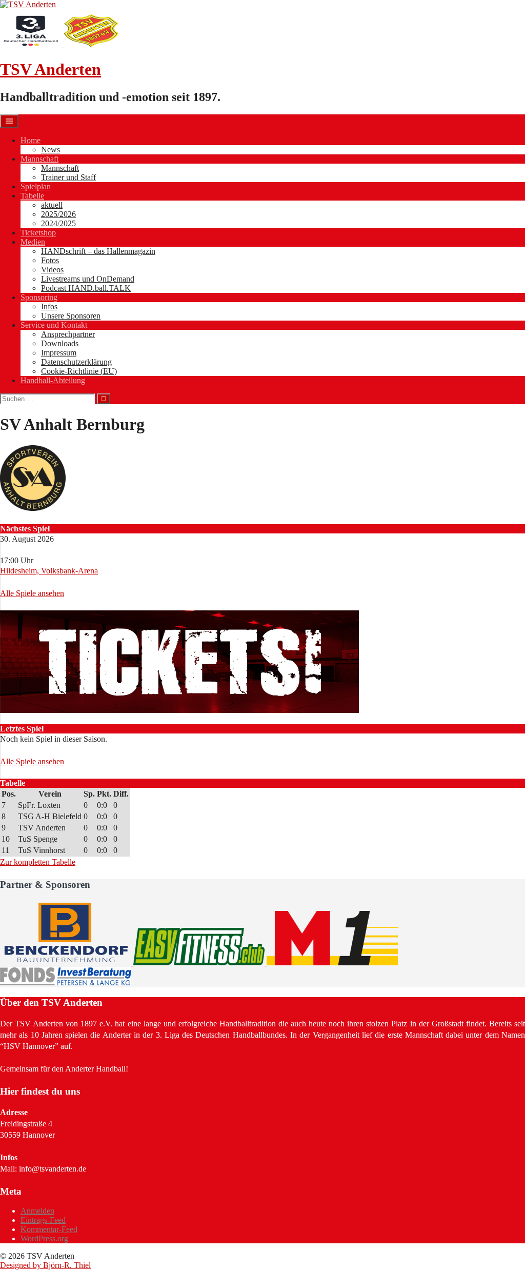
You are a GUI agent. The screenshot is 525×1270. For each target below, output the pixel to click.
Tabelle (32, 195)
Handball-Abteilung (53, 380)
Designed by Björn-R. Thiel (45, 1265)
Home (31, 140)
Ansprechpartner (68, 334)
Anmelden (37, 1210)
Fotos (50, 260)
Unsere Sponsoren (70, 315)
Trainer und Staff (68, 177)
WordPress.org (44, 1238)
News (50, 149)
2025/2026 (58, 214)
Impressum (58, 352)
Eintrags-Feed (43, 1220)
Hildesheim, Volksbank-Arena (49, 570)
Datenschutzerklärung (76, 362)
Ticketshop (38, 232)
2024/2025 (58, 223)
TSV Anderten (50, 69)
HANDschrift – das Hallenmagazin (98, 251)
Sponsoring (39, 297)
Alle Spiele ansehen (32, 593)
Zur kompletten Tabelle (37, 862)
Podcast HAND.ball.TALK (86, 288)
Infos (49, 306)
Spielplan (36, 186)
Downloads (59, 343)
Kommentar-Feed (49, 1229)
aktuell (52, 205)
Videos (52, 269)
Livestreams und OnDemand (87, 278)
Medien (33, 241)
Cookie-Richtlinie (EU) (79, 371)
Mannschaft (39, 158)
